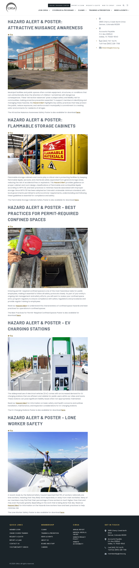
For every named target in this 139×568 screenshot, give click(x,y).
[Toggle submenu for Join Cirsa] (49, 10)
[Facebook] (10, 34)
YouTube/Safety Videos (19, 547)
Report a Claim (16, 540)
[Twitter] (8, 34)
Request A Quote (93, 5)
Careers (44, 547)
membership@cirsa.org (109, 48)
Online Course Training (19, 533)
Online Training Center (59, 5)
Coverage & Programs (63, 10)
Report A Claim (78, 5)
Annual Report (79, 530)
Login (118, 5)
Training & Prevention (99, 10)
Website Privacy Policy (79, 538)
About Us (45, 540)
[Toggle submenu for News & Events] (128, 10)
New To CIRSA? (108, 5)
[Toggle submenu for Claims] (86, 10)
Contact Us (14, 544)
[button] (124, 5)
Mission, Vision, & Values (79, 533)
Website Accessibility (78, 543)
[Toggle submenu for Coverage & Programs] (75, 10)
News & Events (120, 10)
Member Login (15, 530)
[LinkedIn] (12, 34)
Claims (81, 10)
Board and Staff (48, 544)
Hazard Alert (21, 306)
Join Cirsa (43, 10)
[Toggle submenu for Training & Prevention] (111, 10)
